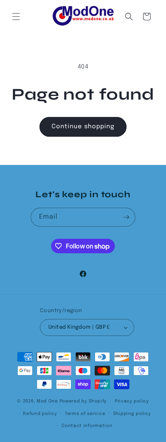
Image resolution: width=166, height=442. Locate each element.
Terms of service (85, 413)
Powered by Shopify (83, 401)
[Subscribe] (126, 217)
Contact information (87, 425)
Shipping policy (132, 413)
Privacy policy (132, 401)
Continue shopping (83, 126)
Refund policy (40, 413)
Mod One (47, 401)
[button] (16, 16)
